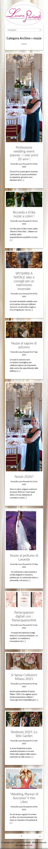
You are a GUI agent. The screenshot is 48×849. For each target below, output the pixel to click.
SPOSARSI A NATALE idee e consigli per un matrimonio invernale (24, 281)
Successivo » (40, 836)
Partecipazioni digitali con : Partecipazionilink (24, 616)
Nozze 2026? (24, 476)
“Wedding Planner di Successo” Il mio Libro (24, 798)
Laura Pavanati (23, 164)
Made (30, 845)
